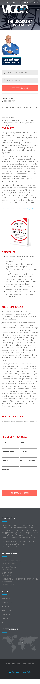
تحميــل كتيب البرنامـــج (14, 80)
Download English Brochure (17, 73)
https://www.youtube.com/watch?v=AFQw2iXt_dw (19, 209)
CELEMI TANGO (7, 573)
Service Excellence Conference (12, 561)
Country (5, 460)
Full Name (6, 442)
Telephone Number (28, 460)
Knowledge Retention (9, 567)
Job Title (24, 451)
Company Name (9, 451)
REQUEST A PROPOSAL (20, 88)
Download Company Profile (21, 672)
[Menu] (38, 9)
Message (5, 469)
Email (23, 442)
